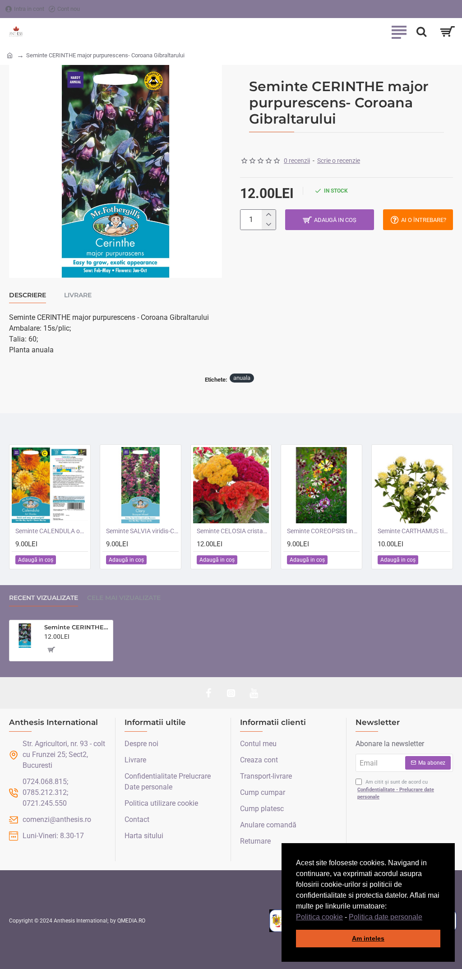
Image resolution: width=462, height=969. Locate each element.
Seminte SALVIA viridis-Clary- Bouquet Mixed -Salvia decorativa (142, 531)
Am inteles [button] (368, 938)
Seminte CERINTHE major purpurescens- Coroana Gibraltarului (77, 627)
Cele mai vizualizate (124, 598)
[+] (269, 215)
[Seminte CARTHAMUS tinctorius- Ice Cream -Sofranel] (412, 485)
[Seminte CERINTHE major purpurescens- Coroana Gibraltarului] (25, 635)
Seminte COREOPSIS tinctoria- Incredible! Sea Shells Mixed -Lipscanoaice (323, 531)
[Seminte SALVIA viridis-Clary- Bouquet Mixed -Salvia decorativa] (140, 485)
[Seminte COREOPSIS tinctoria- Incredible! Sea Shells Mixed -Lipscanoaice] (321, 485)
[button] (425, 917)
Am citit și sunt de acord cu (395, 789)
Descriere (27, 295)
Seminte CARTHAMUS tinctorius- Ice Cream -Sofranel (414, 531)
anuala (241, 377)
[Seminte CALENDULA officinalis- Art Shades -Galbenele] (50, 485)
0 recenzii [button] (297, 160)
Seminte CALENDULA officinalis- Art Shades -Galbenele (51, 531)
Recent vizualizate (43, 598)
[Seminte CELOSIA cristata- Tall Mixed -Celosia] (231, 485)
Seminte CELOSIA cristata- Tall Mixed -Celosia (233, 531)
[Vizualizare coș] (447, 31)
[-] (269, 225)
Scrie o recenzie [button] (338, 160)
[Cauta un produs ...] (421, 31)
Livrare (78, 295)
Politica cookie (319, 917)
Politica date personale (385, 917)
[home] (10, 55)
